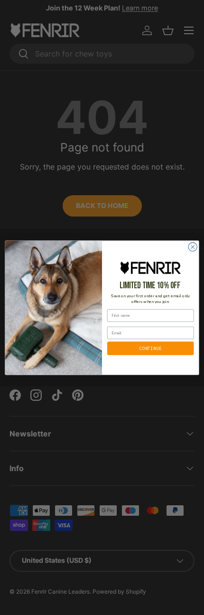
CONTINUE (150, 347)
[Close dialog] (192, 246)
